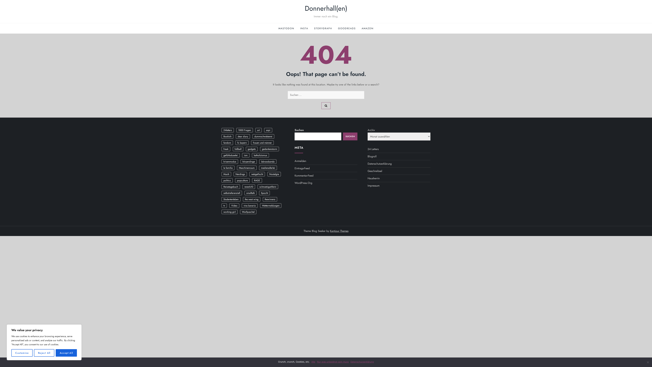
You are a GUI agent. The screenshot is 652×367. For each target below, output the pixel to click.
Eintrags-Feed (302, 168)
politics (227, 180)
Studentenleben (231, 199)
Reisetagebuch (230, 186)
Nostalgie (274, 174)
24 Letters (373, 149)
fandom (227, 142)
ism (246, 155)
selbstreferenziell (231, 193)
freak (225, 149)
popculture (242, 180)
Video (234, 205)
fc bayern (242, 142)
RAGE (257, 180)
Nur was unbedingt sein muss (333, 361)
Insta (304, 28)
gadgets (252, 149)
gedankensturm (269, 149)
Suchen (299, 130)
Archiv (371, 130)
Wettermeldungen (270, 205)
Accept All (66, 353)
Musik (226, 174)
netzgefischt (257, 174)
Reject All (44, 353)
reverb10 (248, 186)
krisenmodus (229, 161)
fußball (238, 149)
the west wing (251, 199)
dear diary (243, 136)
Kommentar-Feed (304, 176)
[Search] (326, 105)
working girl (229, 212)
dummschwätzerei (263, 136)
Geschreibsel (375, 171)
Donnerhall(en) (326, 8)
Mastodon (286, 28)
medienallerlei (268, 168)
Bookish (227, 136)
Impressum (373, 186)
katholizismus (260, 155)
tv (224, 205)
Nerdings (240, 174)
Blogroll (372, 156)
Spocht (264, 193)
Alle (313, 361)
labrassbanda (268, 161)
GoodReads (347, 28)
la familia (228, 168)
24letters (227, 130)
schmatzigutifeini (267, 186)
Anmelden (300, 161)
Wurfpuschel (248, 212)
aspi (268, 130)
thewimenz (270, 199)
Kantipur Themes (339, 231)
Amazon (368, 28)
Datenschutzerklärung (380, 164)
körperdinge (248, 161)
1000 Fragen (244, 130)
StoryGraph (323, 28)
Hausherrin (374, 178)
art (258, 130)
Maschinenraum (247, 168)
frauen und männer (262, 142)
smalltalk (250, 193)
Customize (22, 353)
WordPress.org (303, 183)
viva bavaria (250, 205)
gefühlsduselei (230, 155)
